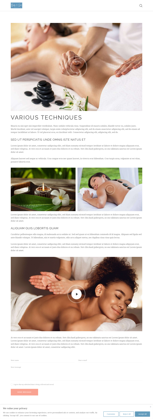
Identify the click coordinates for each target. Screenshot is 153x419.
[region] (76, 412)
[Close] (150, 406)
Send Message (24, 392)
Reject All (127, 414)
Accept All (142, 414)
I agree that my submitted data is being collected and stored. (34, 384)
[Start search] (140, 6)
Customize (111, 414)
